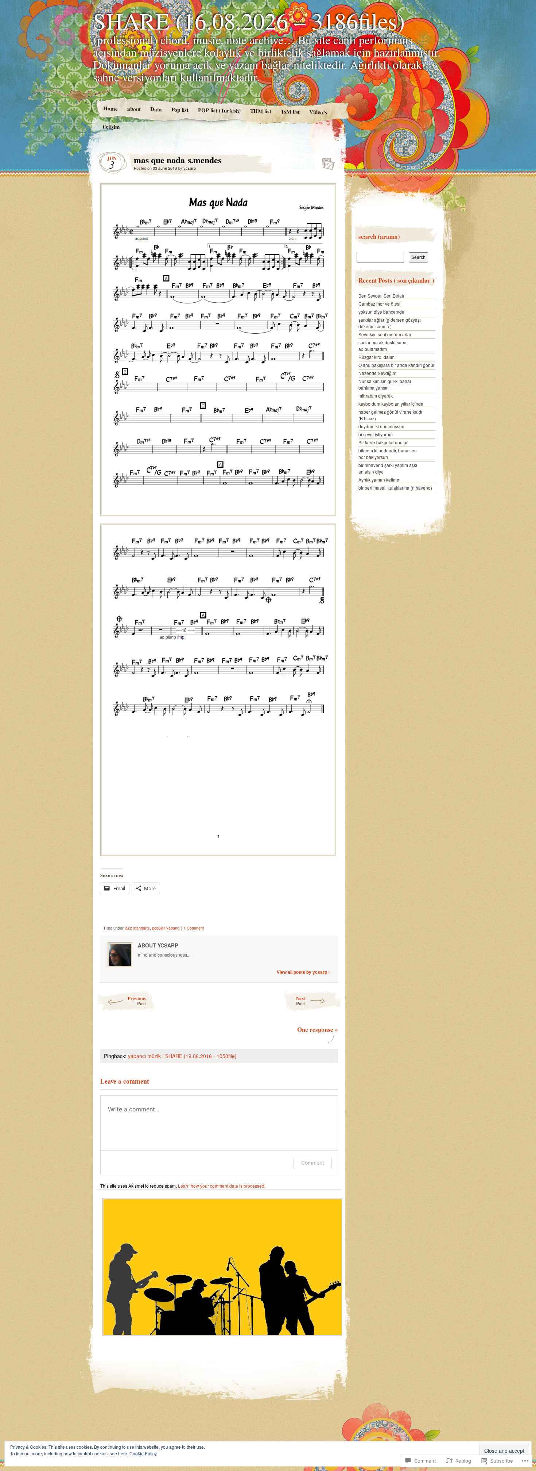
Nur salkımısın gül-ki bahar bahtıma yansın (384, 384)
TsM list (290, 111)
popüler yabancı (166, 928)
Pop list (179, 109)
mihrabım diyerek (375, 395)
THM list (260, 111)
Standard (326, 161)
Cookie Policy (143, 1453)
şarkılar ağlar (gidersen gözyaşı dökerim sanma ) (389, 323)
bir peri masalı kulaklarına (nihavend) (395, 487)
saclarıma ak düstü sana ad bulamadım (382, 345)
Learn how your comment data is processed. (221, 1186)
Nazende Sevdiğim (377, 373)
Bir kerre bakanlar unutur (383, 442)
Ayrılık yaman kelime (378, 479)
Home (110, 108)
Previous (137, 1001)
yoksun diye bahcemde (381, 312)
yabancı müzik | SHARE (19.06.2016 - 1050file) (182, 1056)
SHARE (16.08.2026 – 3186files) (249, 20)
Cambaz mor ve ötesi (379, 303)
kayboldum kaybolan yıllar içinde (390, 404)
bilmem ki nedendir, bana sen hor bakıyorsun (387, 453)
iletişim (111, 126)
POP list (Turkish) (219, 110)
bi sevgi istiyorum (375, 434)
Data (156, 109)
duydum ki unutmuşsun (381, 426)
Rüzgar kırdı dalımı (377, 357)
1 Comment (193, 928)
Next (301, 1001)
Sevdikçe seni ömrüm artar (384, 334)
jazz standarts (137, 928)
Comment (312, 1163)
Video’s (318, 112)
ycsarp (189, 168)
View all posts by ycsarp (304, 972)
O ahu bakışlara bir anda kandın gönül (396, 365)
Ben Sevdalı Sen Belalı (381, 295)
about (133, 108)
